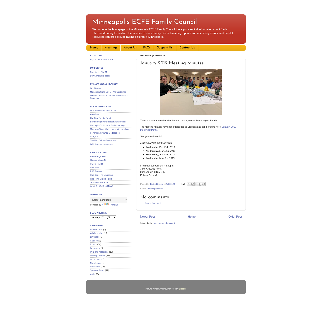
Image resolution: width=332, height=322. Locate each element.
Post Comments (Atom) (164, 223)
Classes (94, 241)
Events (93, 244)
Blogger (182, 289)
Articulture (95, 114)
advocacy (94, 237)
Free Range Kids (98, 156)
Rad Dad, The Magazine (101, 175)
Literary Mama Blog (99, 160)
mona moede (96, 259)
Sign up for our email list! (101, 59)
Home (94, 47)
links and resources (99, 252)
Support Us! (165, 47)
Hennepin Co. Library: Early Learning (107, 125)
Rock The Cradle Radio (101, 179)
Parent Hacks (96, 164)
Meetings (111, 47)
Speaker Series (97, 270)
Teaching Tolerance (99, 182)
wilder (92, 274)
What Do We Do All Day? (101, 186)
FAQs (147, 47)
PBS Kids (94, 167)
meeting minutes (155, 188)
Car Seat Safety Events (101, 118)
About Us (130, 47)
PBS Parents (96, 171)
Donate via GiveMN (99, 72)
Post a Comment (153, 203)
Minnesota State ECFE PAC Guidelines (108, 92)
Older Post (235, 216)
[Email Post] (182, 184)
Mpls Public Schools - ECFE (103, 110)
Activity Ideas (96, 229)
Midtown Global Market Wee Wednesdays (109, 129)
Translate (114, 205)
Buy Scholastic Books (100, 76)
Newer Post (147, 216)
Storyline (94, 136)
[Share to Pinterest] (204, 184)
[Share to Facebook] (200, 184)
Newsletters (95, 263)
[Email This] (189, 184)
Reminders (95, 266)
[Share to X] (196, 184)
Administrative (96, 233)
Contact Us (187, 47)
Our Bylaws (95, 88)
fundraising (95, 248)
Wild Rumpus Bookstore (101, 144)
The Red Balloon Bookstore (103, 140)
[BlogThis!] (193, 184)
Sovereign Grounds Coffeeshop (105, 133)
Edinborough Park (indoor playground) (108, 122)
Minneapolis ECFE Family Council (144, 22)
